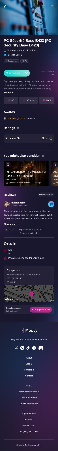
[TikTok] (28, 348)
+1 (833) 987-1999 (29, 431)
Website (10, 282)
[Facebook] (34, 348)
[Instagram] (22, 348)
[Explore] (6, 7)
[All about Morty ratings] (18, 128)
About (29, 358)
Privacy (28, 419)
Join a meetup (28, 397)
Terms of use (28, 425)
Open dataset (29, 413)
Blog (28, 364)
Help (28, 385)
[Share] (52, 6)
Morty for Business (28, 391)
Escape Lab (14, 55)
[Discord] (40, 348)
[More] (26, 73)
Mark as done (13, 73)
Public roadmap (28, 403)
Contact (29, 375)
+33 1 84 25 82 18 (14, 278)
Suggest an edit (42, 309)
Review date (44, 195)
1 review (31, 50)
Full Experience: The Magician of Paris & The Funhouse (26, 173)
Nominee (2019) (15, 118)
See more (8, 92)
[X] (16, 347)
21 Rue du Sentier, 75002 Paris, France (23, 274)
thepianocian (18, 202)
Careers (28, 369)
